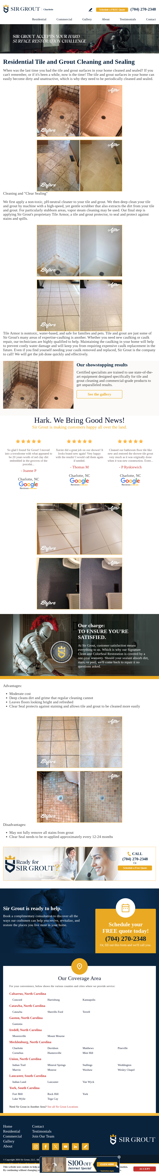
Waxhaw (87, 1069)
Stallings (87, 1065)
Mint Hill (88, 1052)
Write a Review (90, 10)
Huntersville (54, 1052)
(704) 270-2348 (143, 9)
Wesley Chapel (126, 1069)
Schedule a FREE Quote (112, 9)
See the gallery (99, 394)
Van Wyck (88, 1081)
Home (7, 1126)
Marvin (16, 1069)
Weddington (124, 1065)
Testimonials (128, 19)
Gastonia (17, 1023)
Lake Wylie (18, 1098)
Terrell (86, 1011)
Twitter (55, 1146)
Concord (17, 999)
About (106, 19)
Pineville (123, 1048)
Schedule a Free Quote (135, 868)
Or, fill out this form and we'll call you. (125, 945)
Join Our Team (43, 1136)
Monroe (52, 1069)
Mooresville (19, 1036)
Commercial (64, 19)
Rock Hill (53, 1094)
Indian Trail (19, 1065)
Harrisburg (54, 999)
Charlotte (17, 1048)
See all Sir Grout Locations (62, 1106)
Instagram (35, 1146)
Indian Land (19, 1081)
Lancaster (53, 1081)
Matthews (88, 1048)
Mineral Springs (57, 1065)
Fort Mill (17, 1094)
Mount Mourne (56, 1036)
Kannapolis (89, 999)
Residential (39, 19)
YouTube (65, 1146)
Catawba (17, 1011)
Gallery (87, 19)
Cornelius (17, 1052)
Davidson (53, 1048)
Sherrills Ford (55, 1011)
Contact (151, 19)
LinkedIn (75, 1146)
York (85, 1094)
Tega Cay (53, 1098)
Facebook (45, 1146)
